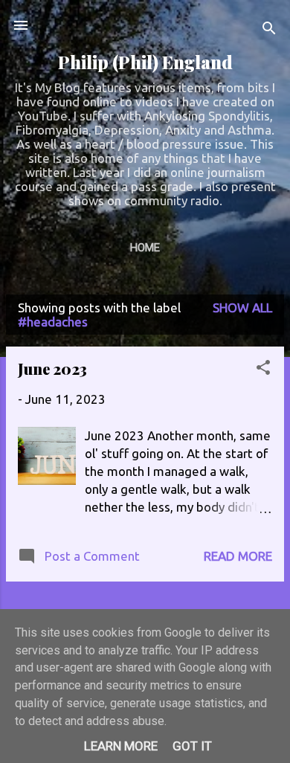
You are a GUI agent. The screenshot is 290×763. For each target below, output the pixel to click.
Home (145, 247)
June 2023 (52, 368)
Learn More (121, 745)
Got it (192, 745)
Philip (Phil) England (145, 62)
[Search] (269, 30)
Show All (242, 307)
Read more (238, 556)
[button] (263, 369)
